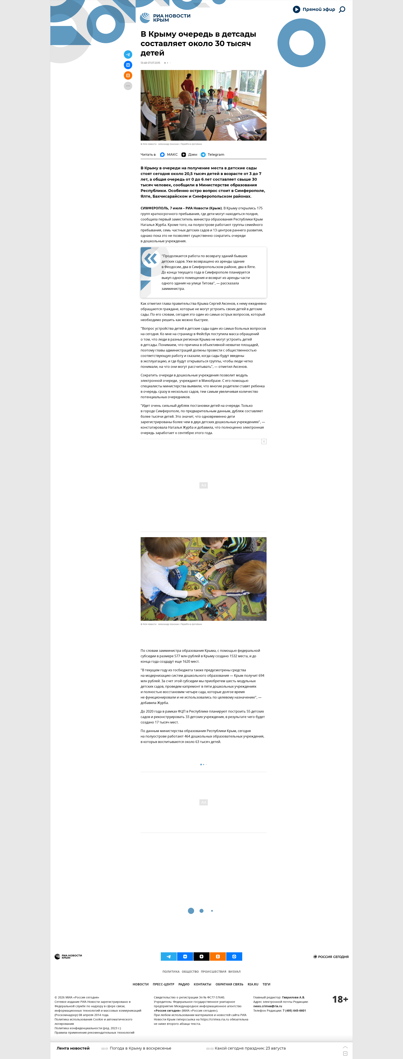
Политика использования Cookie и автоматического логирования (93, 1022)
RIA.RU (253, 985)
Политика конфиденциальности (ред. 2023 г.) (88, 1028)
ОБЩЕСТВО (190, 972)
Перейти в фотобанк (191, 144)
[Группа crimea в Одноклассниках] (218, 956)
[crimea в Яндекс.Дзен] (201, 956)
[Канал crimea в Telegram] (169, 956)
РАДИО (184, 985)
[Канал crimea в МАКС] (234, 956)
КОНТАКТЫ (202, 985)
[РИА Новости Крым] (165, 18)
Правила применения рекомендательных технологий (94, 1032)
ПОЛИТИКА (171, 972)
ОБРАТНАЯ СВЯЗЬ (229, 985)
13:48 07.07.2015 (150, 62)
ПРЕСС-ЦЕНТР (163, 985)
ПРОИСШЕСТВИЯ (213, 972)
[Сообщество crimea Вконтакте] (185, 956)
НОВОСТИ (141, 985)
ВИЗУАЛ (234, 972)
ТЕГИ (266, 985)
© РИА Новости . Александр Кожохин (160, 144)
